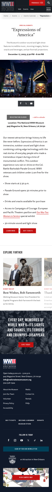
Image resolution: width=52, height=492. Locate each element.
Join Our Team (8, 394)
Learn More (10, 231)
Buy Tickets (28, 231)
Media (27, 389)
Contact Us (29, 394)
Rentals (28, 398)
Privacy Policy (8, 403)
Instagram (15, 440)
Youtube (21, 440)
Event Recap (8, 289)
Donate (40, 420)
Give (32, 9)
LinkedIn (41, 440)
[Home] (8, 6)
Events (25, 9)
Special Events (26, 25)
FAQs (27, 403)
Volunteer (7, 398)
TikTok (35, 440)
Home (6, 16)
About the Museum (10, 389)
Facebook (8, 440)
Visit (19, 9)
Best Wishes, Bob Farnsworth (22, 292)
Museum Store (24, 424)
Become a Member (26, 420)
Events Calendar (30, 16)
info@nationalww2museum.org (17, 379)
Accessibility (8, 408)
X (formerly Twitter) (28, 440)
